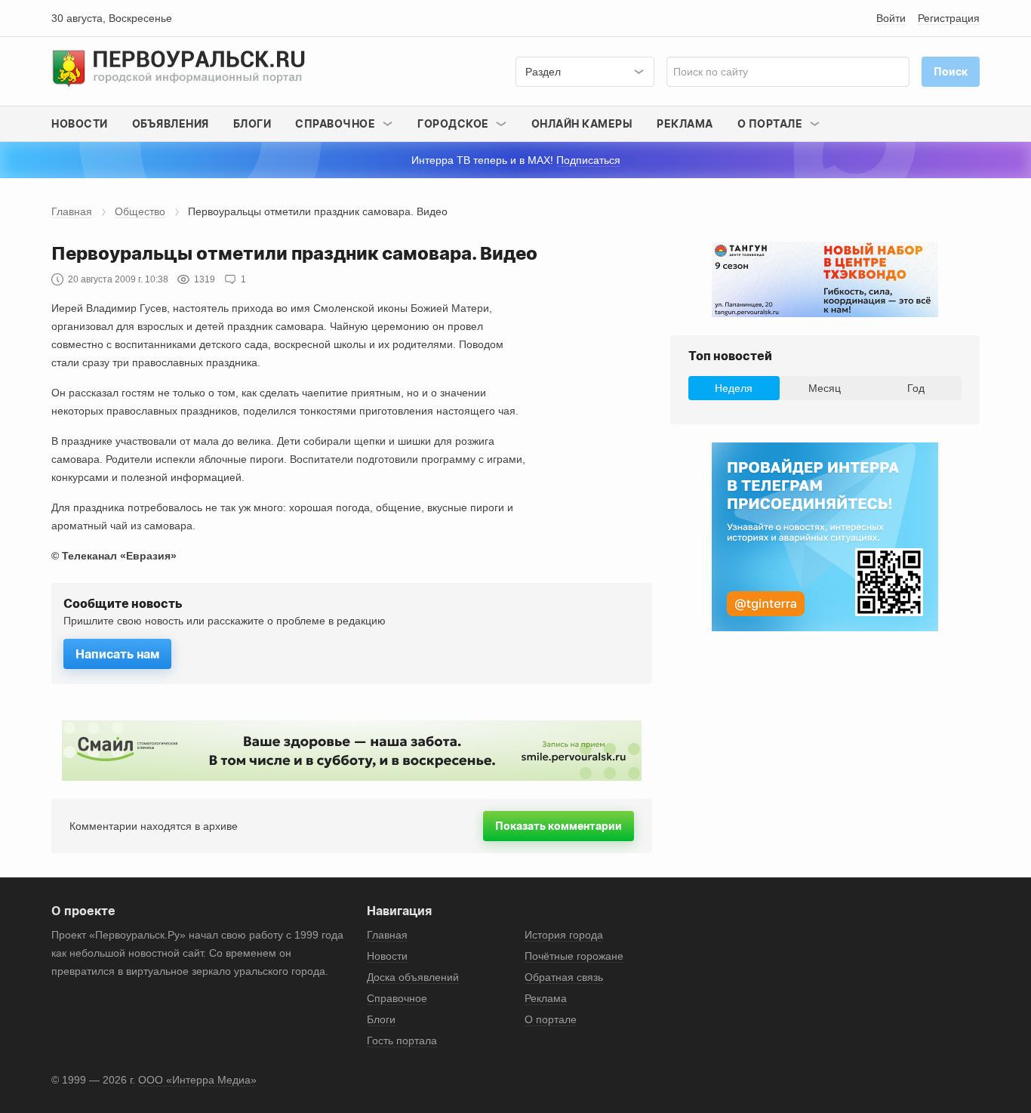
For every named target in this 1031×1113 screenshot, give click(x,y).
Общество (140, 211)
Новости (79, 123)
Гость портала (402, 1040)
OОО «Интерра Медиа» (197, 1080)
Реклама (685, 123)
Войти (891, 18)
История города (564, 935)
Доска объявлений (413, 977)
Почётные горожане (574, 956)
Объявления (170, 123)
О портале (551, 1019)
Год (916, 388)
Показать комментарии (558, 825)
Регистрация (949, 18)
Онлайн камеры (582, 123)
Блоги (252, 123)
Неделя (733, 388)
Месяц (824, 388)
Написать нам (117, 653)
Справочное (397, 998)
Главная (71, 211)
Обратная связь (564, 977)
